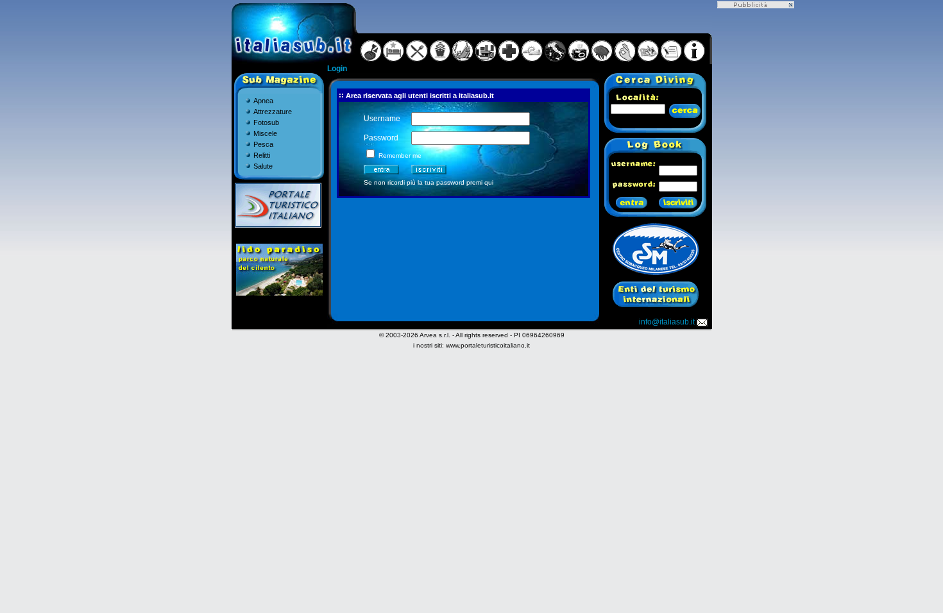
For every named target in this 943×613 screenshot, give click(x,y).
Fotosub (266, 122)
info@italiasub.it (667, 321)
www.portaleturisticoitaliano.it (488, 345)
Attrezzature (272, 111)
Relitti (261, 155)
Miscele (265, 133)
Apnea (263, 101)
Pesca (263, 144)
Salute (263, 166)
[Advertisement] (755, 200)
